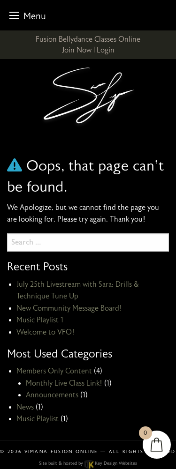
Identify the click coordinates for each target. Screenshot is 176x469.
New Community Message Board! (69, 308)
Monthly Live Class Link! (64, 383)
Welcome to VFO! (45, 332)
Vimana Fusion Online (61, 451)
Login (106, 50)
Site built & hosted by (88, 463)
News (25, 407)
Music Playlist (37, 419)
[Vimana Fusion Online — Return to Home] (88, 97)
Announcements (52, 395)
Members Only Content (54, 371)
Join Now (77, 50)
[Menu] (14, 15)
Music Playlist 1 (39, 320)
